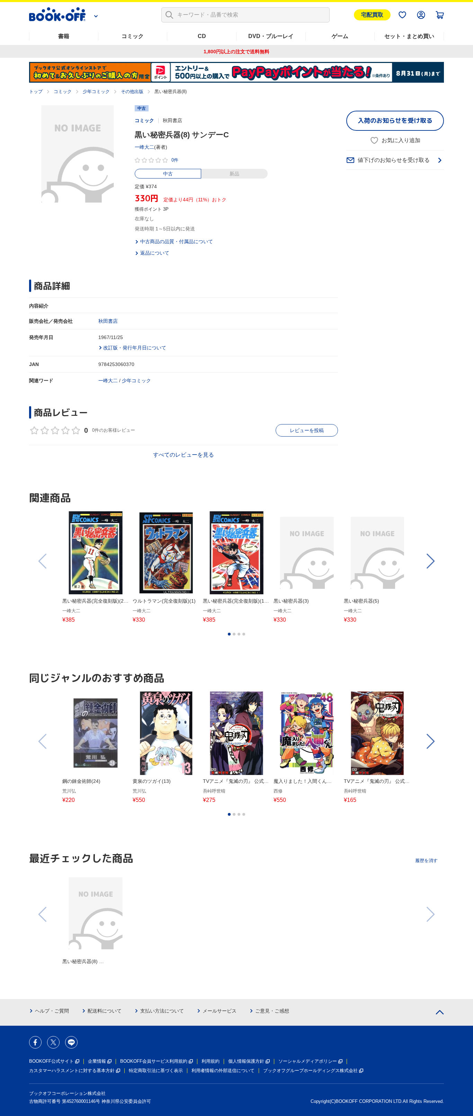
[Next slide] (430, 561)
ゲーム (340, 36)
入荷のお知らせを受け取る (395, 120)
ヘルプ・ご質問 (52, 1011)
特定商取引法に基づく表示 (156, 1070)
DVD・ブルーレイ (271, 36)
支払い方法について (162, 1011)
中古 (168, 173)
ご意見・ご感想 (272, 1011)
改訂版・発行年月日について (134, 347)
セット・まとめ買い (409, 36)
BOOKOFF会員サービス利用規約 (153, 1061)
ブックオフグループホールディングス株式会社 (310, 1070)
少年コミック (96, 91)
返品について (154, 253)
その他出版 (132, 91)
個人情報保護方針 (246, 1061)
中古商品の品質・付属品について (176, 241)
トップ (36, 91)
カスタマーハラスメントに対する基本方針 (72, 1070)
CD (202, 36)
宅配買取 (372, 15)
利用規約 (211, 1061)
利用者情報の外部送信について (223, 1070)
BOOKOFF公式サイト (51, 1061)
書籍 (63, 36)
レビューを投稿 (307, 430)
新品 (234, 173)
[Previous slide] (43, 561)
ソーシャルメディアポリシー (307, 1061)
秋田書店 (108, 321)
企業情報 (97, 1061)
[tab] (229, 634)
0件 (174, 160)
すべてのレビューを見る (183, 455)
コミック (133, 36)
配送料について (105, 1011)
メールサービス (220, 1011)
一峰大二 (144, 147)
